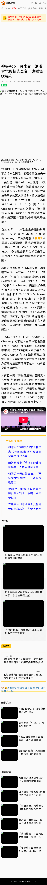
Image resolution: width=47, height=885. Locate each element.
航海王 (38, 238)
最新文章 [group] (5, 8)
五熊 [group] (14, 8)
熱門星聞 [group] (22, 8)
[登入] (40, 3)
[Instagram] (32, 3)
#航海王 (5, 520)
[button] (36, 3)
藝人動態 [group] (32, 8)
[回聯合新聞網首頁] (3, 3)
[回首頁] (10, 3)
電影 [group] (41, 8)
